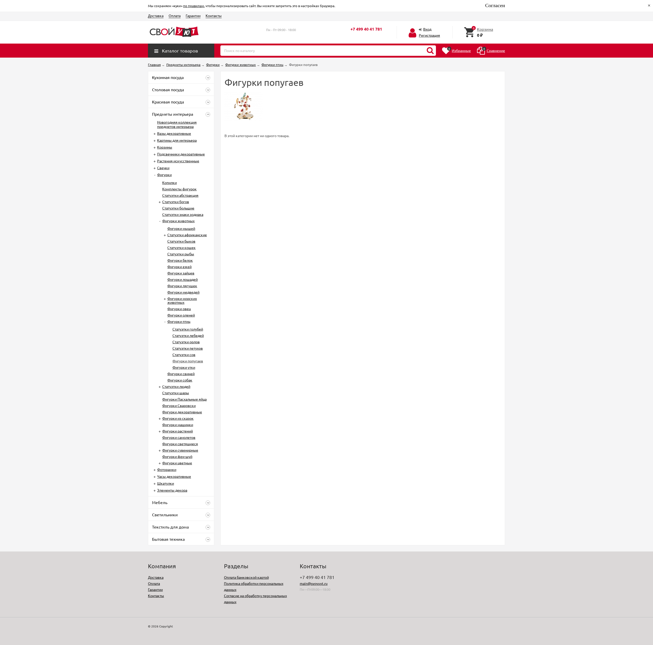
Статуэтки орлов (186, 341)
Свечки (163, 167)
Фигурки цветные (177, 462)
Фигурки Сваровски (179, 405)
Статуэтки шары (175, 392)
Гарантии (193, 15)
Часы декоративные (174, 476)
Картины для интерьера (177, 140)
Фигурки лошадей (182, 279)
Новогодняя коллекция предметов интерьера (177, 124)
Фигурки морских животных (182, 300)
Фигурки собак (179, 380)
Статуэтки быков (181, 241)
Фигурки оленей (181, 315)
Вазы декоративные (174, 133)
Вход (427, 29)
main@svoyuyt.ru (314, 583)
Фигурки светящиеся (180, 443)
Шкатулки (165, 483)
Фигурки (164, 174)
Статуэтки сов (183, 354)
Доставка (156, 15)
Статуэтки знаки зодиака (182, 214)
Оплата (175, 15)
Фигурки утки (183, 367)
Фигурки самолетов (178, 437)
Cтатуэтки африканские (187, 234)
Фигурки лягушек (182, 285)
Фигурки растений (177, 431)
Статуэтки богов (175, 201)
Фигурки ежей (179, 266)
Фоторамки (166, 469)
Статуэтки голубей (187, 329)
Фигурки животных (178, 220)
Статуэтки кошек (181, 247)
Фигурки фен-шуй (177, 456)
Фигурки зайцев (180, 273)
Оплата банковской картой (246, 577)
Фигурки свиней (181, 373)
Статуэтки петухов (187, 348)
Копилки (169, 182)
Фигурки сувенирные (180, 450)
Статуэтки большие (178, 208)
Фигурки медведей (183, 292)
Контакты (214, 15)
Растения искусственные (178, 161)
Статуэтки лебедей (188, 335)
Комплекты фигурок (179, 189)
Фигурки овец (179, 308)
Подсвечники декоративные (181, 154)
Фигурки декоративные (182, 412)
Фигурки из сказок (178, 418)
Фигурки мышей (181, 228)
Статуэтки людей (176, 386)
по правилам (193, 6)
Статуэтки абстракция (180, 195)
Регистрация (429, 35)
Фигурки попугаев (187, 361)
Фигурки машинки (177, 424)
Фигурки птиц (178, 321)
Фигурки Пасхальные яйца (184, 399)
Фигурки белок (180, 260)
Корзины (164, 147)
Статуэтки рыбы (180, 254)
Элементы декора (172, 490)
